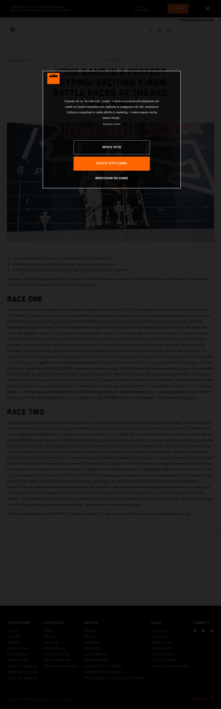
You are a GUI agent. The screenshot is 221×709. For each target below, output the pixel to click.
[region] (112, 129)
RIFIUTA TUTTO (111, 147)
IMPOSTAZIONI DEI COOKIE (111, 178)
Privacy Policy (108, 124)
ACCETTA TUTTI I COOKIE (111, 163)
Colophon (117, 124)
